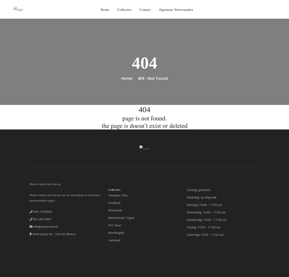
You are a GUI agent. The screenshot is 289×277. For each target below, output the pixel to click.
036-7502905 (42, 212)
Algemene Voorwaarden (176, 9)
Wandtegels (116, 233)
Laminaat (114, 240)
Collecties (124, 9)
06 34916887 (42, 219)
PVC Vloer (114, 225)
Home (105, 9)
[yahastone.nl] (18, 9)
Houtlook (114, 203)
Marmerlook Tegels (121, 218)
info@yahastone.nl (45, 226)
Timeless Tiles (118, 195)
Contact (145, 9)
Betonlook (115, 210)
